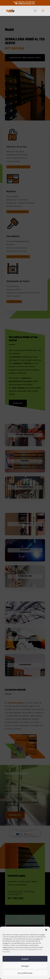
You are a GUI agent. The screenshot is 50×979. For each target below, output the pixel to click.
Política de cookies (17, 949)
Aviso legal (28, 949)
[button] (46, 930)
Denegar (25, 966)
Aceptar (25, 959)
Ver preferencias (25, 973)
